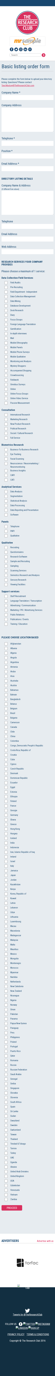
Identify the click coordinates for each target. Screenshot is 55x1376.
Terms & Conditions (38, 1334)
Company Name (11, 92)
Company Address (12, 105)
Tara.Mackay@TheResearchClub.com (18, 85)
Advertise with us (45, 1241)
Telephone (8, 138)
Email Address (10, 163)
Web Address (9, 246)
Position (7, 151)
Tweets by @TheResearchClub (27, 1314)
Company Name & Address (16, 187)
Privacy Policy (15, 1334)
